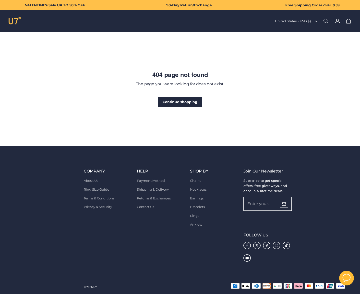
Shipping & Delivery (153, 189)
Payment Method (151, 181)
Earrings (197, 198)
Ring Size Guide (96, 189)
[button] (326, 21)
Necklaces (198, 189)
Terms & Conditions (99, 198)
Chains (195, 181)
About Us (91, 181)
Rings (194, 216)
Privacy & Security (98, 207)
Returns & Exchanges (154, 198)
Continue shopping (180, 102)
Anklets (196, 224)
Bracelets (197, 207)
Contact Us (145, 207)
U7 (95, 287)
